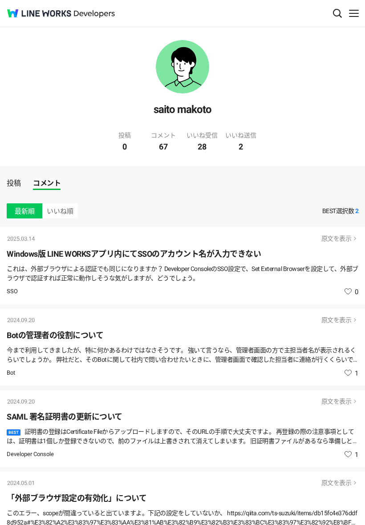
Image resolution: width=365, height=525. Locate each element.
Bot (11, 372)
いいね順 (60, 211)
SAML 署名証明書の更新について (64, 416)
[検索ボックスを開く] (337, 13)
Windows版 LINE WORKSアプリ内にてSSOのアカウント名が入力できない (134, 253)
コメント (47, 183)
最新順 (25, 211)
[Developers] (94, 14)
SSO (12, 291)
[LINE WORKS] (39, 13)
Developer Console (30, 454)
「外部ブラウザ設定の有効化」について (76, 498)
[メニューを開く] (354, 13)
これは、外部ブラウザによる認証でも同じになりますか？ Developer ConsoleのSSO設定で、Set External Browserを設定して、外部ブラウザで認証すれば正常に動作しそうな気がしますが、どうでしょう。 (182, 273)
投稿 (13, 183)
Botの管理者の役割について (55, 335)
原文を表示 (336, 238)
